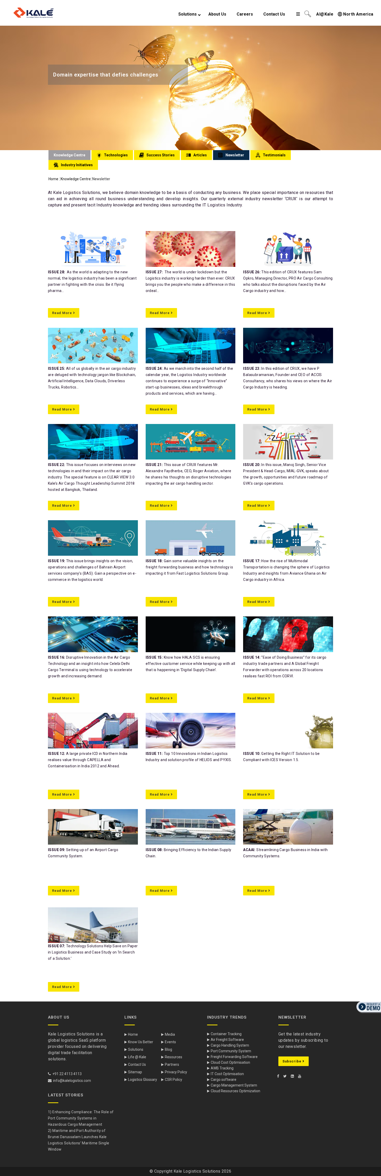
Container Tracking (226, 1034)
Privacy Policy (176, 1072)
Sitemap (135, 1072)
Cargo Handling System (230, 1045)
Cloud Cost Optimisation (230, 1062)
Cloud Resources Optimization (235, 1091)
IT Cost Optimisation (227, 1074)
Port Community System (231, 1051)
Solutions (135, 1049)
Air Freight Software (227, 1040)
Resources (173, 1057)
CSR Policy (173, 1079)
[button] (368, 1014)
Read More (62, 313)
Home (53, 179)
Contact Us (137, 1064)
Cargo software (223, 1079)
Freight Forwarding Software (234, 1057)
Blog (168, 1049)
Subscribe (292, 1061)
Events (170, 1042)
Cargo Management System (234, 1085)
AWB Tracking (222, 1068)
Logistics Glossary (142, 1079)
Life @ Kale (137, 1057)
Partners (172, 1064)
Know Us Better (140, 1042)
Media (170, 1034)
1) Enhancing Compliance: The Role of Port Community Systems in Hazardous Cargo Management (81, 1118)
